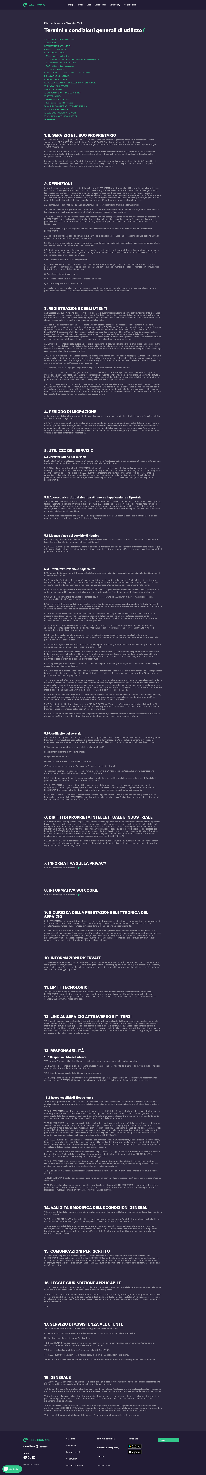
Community (115, 5)
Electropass (100, 5)
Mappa (71, 5)
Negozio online (131, 5)
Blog (89, 5)
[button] (168, 1440)
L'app (80, 5)
